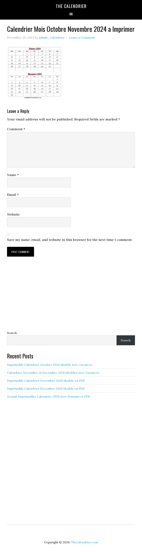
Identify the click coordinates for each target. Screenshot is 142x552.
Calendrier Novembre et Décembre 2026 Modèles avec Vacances (53, 372)
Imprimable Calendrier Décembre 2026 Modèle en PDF (46, 388)
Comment (16, 129)
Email (13, 194)
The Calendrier (71, 6)
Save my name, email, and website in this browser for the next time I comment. (69, 240)
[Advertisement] (71, 297)
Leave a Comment (82, 37)
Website (13, 214)
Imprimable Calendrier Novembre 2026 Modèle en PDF (46, 380)
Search (12, 333)
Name (13, 175)
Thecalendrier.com (84, 542)
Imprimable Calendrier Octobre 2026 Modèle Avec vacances (49, 365)
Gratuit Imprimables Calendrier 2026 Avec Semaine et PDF (48, 396)
